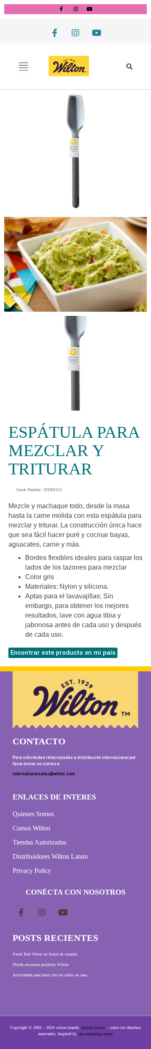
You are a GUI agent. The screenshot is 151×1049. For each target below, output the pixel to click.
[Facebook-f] (61, 9)
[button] (24, 66)
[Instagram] (75, 9)
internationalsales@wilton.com (44, 774)
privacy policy (93, 1027)
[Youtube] (90, 9)
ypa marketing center (95, 1033)
